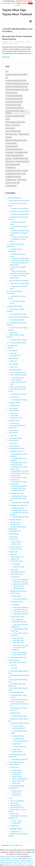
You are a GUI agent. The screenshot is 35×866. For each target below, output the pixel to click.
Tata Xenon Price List (20, 612)
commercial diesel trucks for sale (16, 87)
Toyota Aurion (16, 770)
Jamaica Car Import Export (20, 260)
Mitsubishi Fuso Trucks (19, 394)
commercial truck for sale (14, 99)
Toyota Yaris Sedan (18, 781)
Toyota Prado (16, 744)
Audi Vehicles (13, 350)
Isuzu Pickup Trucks (16, 574)
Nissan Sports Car (16, 549)
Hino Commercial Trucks (18, 372)
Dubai (8, 119)
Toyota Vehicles (14, 764)
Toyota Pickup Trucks (17, 617)
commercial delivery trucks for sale (17, 83)
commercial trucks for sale (14, 108)
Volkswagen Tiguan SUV (20, 759)
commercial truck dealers (14, 96)
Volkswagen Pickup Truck (18, 657)
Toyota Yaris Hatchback (19, 779)
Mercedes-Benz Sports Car (19, 505)
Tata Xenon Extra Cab (20, 609)
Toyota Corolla (17, 776)
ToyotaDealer (19, 41)
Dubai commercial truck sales (15, 122)
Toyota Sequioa (17, 751)
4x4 (7, 71)
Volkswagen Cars (15, 831)
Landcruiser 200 (18, 739)
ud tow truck (22, 180)
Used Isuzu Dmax (18, 588)
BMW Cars (13, 361)
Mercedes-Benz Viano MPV (20, 502)
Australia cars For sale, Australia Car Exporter (17, 865)
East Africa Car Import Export (20, 211)
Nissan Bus (14, 537)
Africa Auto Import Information (19, 200)
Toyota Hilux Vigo (18, 642)
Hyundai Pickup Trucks (17, 572)
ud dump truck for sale (13, 170)
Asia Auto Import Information (18, 280)
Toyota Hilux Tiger (18, 640)
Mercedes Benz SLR (18, 508)
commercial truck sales (13, 105)
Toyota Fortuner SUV (19, 728)
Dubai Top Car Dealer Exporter (19, 317)
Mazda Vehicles (14, 446)
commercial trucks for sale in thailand (15, 112)
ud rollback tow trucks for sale (16, 174)
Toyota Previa (16, 795)
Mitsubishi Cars (15, 524)
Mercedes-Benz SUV (16, 692)
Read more (6, 57)
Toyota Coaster (17, 821)
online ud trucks (23, 134)
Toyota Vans (14, 826)
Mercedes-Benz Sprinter (19, 486)
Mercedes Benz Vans (17, 807)
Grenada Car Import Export (20, 258)
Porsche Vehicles (14, 660)
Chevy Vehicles (13, 364)
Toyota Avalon (16, 772)
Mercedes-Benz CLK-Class (20, 471)
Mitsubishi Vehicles (15, 519)
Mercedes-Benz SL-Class (20, 510)
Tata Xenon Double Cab (21, 607)
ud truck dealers (11, 186)
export (8, 125)
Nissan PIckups (15, 593)
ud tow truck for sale (12, 183)
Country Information (14, 198)
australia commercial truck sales (16, 74)
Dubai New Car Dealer (17, 320)
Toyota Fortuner (11, 143)
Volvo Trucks (14, 397)
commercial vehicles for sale (15, 116)
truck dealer (9, 152)
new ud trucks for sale (13, 131)
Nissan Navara (16, 596)
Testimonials (13, 332)
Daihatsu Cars (14, 405)
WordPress (12, 845)
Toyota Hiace (16, 823)
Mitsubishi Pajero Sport (19, 716)
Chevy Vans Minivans (17, 801)
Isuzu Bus (13, 435)
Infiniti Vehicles (14, 430)
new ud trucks (10, 128)
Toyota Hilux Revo (12, 146)
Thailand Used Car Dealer (18, 340)
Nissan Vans (14, 814)
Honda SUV (14, 569)
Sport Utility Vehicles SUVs (17, 662)
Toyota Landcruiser (18, 736)
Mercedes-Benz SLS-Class (20, 517)
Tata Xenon (15, 604)
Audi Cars (13, 353)
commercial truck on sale (14, 102)
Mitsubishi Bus (15, 522)
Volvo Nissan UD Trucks (19, 400)
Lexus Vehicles (13, 440)
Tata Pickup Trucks (16, 602)
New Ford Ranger (18, 567)
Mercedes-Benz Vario (19, 488)
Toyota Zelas (16, 783)
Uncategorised (12, 345)
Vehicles (10, 347)
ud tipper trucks (11, 180)
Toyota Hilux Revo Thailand (9, 858)
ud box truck (10, 161)
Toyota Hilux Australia (19, 622)
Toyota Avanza (17, 791)
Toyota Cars (14, 767)
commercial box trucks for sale (16, 80)
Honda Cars (14, 413)
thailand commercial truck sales (16, 140)
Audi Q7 (14, 668)
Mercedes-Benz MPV (17, 493)
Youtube (17, 5)
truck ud (8, 158)
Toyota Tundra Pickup (19, 654)
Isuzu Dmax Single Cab (20, 584)
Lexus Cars (13, 443)
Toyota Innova (16, 793)
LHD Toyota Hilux (17, 619)
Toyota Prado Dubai (19, 746)
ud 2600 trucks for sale (20, 158)
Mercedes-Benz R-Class (19, 496)
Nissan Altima (16, 542)
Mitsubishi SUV (15, 713)
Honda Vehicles (14, 410)
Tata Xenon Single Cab (20, 614)
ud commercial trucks (13, 164)
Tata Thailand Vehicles (16, 762)
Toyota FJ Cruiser (17, 726)
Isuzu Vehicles (13, 432)
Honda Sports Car (16, 417)
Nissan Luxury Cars (16, 547)
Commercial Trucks (15, 370)
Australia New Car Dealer (18, 314)
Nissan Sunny (16, 544)
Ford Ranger (16, 564)
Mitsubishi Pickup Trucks (18, 591)
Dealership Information (14, 306)
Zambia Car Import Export (20, 237)
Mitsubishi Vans (15, 531)
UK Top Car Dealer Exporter (18, 342)
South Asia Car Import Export (19, 283)
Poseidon (20, 845)
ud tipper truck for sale (13, 177)
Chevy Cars (14, 367)
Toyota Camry (16, 774)
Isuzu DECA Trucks (18, 377)
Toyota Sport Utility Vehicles (19, 723)
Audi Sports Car (15, 355)
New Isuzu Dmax (18, 586)
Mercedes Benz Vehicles (16, 448)
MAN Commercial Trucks (18, 387)
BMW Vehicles (13, 358)
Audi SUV (13, 665)
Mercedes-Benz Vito (18, 490)
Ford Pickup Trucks (16, 561)
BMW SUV (13, 554)
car (7, 77)
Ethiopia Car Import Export (20, 214)
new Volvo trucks (11, 134)
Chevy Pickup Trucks (17, 557)
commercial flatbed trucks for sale (17, 90)
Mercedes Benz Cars (16, 451)
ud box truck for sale (22, 161)
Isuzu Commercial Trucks (18, 375)
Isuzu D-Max (16, 125)
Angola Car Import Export (20, 208)
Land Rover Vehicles (15, 438)
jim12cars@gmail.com (8, 3)
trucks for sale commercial (14, 155)
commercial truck (11, 93)
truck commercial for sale (14, 149)
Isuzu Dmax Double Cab (21, 579)
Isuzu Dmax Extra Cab (20, 582)
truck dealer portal (21, 152)
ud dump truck (10, 167)
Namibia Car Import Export (20, 230)
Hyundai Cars (14, 423)
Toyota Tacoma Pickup (19, 652)
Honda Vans (14, 803)
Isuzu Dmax (15, 577)
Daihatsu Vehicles (14, 402)
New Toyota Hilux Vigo (20, 645)
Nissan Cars (14, 539)
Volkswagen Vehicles (15, 829)
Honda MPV (14, 415)
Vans (10, 798)
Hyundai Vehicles (14, 420)
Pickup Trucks (13, 552)
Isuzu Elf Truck (16, 380)
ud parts (25, 170)
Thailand (9, 137)
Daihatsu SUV (14, 559)
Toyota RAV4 (16, 749)
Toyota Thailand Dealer (12, 856)
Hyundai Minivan (15, 805)
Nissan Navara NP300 (20, 599)
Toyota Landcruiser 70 (20, 741)
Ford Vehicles (13, 408)
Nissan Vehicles (14, 534)
